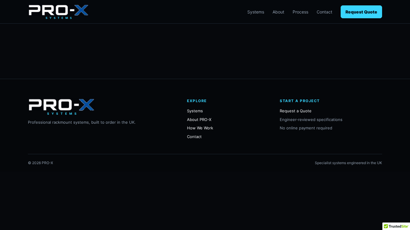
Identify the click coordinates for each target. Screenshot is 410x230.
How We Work (200, 127)
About (278, 11)
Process (300, 11)
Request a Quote (296, 110)
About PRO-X (199, 119)
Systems (255, 11)
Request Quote (361, 11)
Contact (324, 11)
